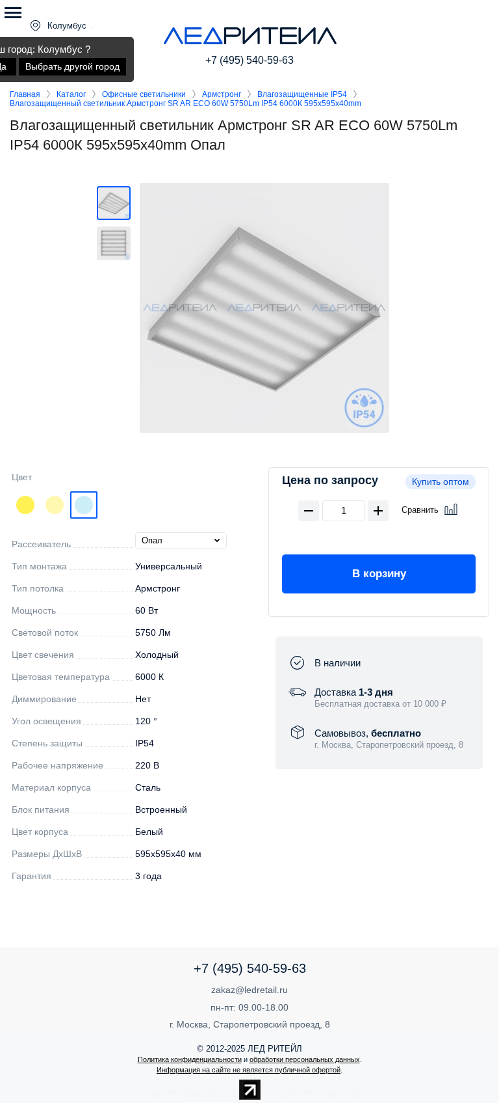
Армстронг (221, 94)
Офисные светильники (144, 94)
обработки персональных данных (305, 1059)
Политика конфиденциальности (190, 1059)
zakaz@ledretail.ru (249, 990)
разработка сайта (220, 1092)
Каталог (71, 94)
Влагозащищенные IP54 (302, 94)
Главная (25, 94)
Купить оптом (440, 481)
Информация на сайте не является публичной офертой (248, 1070)
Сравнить (420, 510)
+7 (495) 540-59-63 (249, 60)
